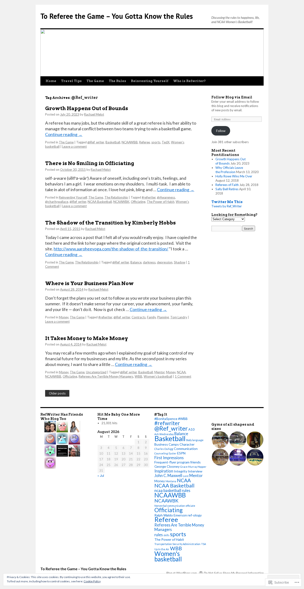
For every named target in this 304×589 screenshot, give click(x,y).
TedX (166, 142)
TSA (203, 543)
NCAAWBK (121, 202)
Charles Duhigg (163, 448)
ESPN (181, 453)
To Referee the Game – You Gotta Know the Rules (116, 16)
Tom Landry (178, 317)
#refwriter (149, 197)
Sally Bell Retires (226, 189)
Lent (186, 475)
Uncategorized (96, 372)
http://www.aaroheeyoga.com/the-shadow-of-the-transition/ (111, 248)
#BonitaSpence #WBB (171, 419)
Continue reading (63, 134)
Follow (220, 131)
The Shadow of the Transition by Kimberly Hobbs (110, 223)
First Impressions (169, 457)
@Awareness (166, 197)
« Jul (100, 475)
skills (166, 535)
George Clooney (167, 466)
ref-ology (195, 515)
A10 (191, 429)
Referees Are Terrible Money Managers (106, 376)
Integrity (180, 471)
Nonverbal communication (169, 505)
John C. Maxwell (168, 475)
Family (151, 317)
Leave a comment (74, 146)
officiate (190, 505)
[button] (220, 440)
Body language (195, 440)
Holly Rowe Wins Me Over (233, 176)
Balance (136, 262)
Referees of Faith (227, 185)
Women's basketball (158, 376)
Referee (144, 142)
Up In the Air (161, 549)
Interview (195, 471)
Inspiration (163, 471)
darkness (149, 262)
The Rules (117, 81)
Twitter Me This (226, 202)
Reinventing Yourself (149, 81)
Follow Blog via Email (231, 97)
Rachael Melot (94, 114)
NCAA (181, 372)
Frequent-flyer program (172, 462)
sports (155, 142)
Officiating (138, 202)
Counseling (161, 453)
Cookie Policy (92, 581)
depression (164, 262)
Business (161, 444)
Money (63, 317)
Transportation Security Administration (177, 543)
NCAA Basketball (100, 202)
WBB (138, 376)
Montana (171, 481)
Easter (172, 453)
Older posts (57, 393)
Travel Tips (71, 81)
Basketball (112, 142)
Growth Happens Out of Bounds (86, 108)
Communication (186, 449)
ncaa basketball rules (172, 490)
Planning (163, 317)
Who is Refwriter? (189, 81)
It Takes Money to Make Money (86, 338)
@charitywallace (56, 202)
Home (51, 81)
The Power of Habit (160, 202)
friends (195, 462)
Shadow (179, 262)
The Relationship (116, 197)
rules (158, 534)
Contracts (139, 317)
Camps (174, 444)
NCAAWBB (130, 142)
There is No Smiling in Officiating (89, 163)
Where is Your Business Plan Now (89, 283)
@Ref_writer (95, 142)
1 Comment (183, 376)
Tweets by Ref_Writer (226, 206)
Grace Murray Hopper (193, 466)
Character (187, 444)
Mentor (159, 372)
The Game (95, 81)
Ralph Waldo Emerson (170, 515)
